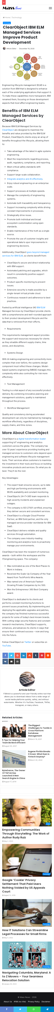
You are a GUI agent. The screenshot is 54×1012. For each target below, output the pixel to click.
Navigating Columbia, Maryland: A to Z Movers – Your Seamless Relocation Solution (26, 976)
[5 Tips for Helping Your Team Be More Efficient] (14, 730)
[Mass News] (11, 8)
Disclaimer (46, 1001)
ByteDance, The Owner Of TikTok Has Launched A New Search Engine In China (13, 774)
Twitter (27, 642)
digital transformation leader (32, 438)
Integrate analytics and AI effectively (24, 179)
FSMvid (6, 694)
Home (7, 17)
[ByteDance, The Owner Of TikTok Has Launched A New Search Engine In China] (14, 759)
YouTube (6, 645)
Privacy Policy (34, 1001)
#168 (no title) (20, 1001)
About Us (8, 1001)
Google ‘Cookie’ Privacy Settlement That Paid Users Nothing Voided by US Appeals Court (23, 885)
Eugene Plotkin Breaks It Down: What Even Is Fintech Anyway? (39, 754)
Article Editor (11, 49)
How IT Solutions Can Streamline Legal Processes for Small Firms (25, 932)
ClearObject (8, 130)
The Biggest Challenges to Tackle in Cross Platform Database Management (40, 730)
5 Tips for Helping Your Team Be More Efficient (13, 741)
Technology (17, 17)
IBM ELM (41, 307)
